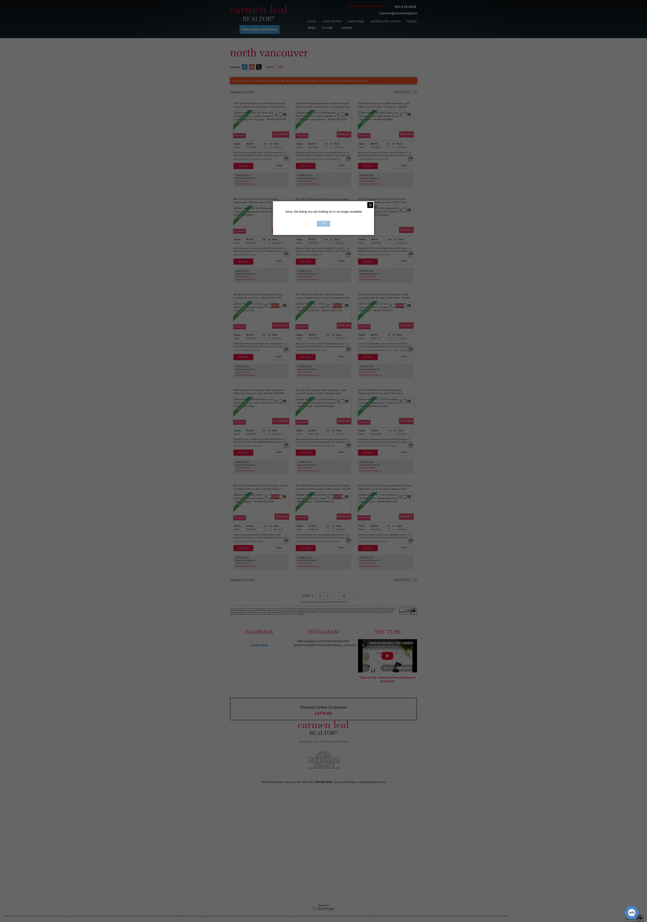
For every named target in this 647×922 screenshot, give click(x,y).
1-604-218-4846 (242, 181)
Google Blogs (259, 645)
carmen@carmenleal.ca (398, 13)
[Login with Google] (251, 69)
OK (323, 223)
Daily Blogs (356, 21)
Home (312, 21)
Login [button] (280, 67)
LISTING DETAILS (243, 166)
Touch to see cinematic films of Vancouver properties (387, 679)
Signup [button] (269, 67)
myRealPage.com (323, 909)
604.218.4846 (405, 7)
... (335, 595)
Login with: (235, 67)
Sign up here (375, 80)
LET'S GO (323, 713)
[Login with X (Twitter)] (258, 69)
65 (344, 595)
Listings (412, 21)
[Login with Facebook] (244, 69)
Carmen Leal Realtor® (258, 12)
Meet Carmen (332, 21)
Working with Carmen (385, 21)
